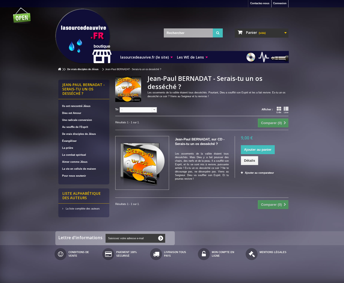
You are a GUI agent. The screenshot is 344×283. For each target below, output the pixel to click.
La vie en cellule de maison (79, 168)
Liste (286, 112)
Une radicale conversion (77, 119)
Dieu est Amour (71, 113)
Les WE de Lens (190, 57)
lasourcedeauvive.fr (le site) (144, 57)
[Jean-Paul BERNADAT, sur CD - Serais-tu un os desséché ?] (142, 163)
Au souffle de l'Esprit (75, 126)
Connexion (279, 3)
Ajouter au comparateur (259, 172)
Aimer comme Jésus (74, 161)
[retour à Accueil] (59, 69)
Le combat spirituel (74, 154)
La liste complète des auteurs (82, 208)
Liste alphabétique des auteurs (81, 195)
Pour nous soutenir (74, 175)
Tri (116, 109)
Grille (278, 112)
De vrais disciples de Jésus (79, 133)
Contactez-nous (259, 3)
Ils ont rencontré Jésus (76, 106)
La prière (67, 147)
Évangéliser (69, 140)
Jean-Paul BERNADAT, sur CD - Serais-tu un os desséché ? (200, 141)
